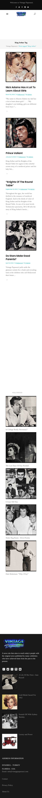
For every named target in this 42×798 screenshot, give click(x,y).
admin (30, 94)
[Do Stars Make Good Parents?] (21, 235)
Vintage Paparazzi (11, 46)
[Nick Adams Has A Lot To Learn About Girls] (21, 67)
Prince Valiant (14, 153)
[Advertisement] (21, 28)
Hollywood (21, 94)
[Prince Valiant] (21, 133)
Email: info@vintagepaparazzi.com (15, 771)
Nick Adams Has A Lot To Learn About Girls (20, 89)
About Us (5, 792)
